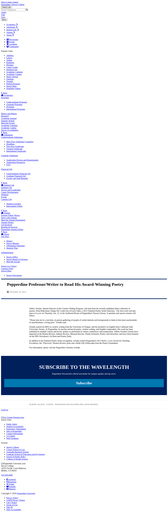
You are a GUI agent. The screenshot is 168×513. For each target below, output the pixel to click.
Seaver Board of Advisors (17, 259)
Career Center (12, 67)
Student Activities (13, 204)
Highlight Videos (13, 88)
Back (4, 93)
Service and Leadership (10, 190)
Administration (7, 252)
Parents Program (13, 84)
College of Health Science (17, 459)
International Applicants (16, 151)
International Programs (15, 109)
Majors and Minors (9, 114)
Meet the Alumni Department (13, 220)
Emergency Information (16, 429)
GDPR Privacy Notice (15, 500)
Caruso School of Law (15, 450)
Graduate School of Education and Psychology (25, 454)
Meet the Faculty (8, 123)
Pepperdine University (26, 493)
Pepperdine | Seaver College (12, 4)
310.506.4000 (7, 475)
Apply (3, 12)
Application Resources (15, 162)
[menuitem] (86, 24)
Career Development (9, 192)
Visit (3, 15)
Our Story (5, 236)
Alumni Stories (7, 222)
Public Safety (11, 424)
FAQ (8, 165)
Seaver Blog (11, 86)
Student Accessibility (15, 426)
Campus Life (6, 199)
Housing (9, 65)
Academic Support (9, 118)
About (9, 35)
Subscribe (84, 383)
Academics (11, 24)
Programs (5, 98)
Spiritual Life (11, 70)
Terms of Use (11, 505)
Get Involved (6, 225)
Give (3, 17)
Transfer (9, 81)
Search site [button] (6, 7)
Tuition (9, 60)
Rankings (10, 62)
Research (5, 116)
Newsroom (13, 39)
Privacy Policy (12, 498)
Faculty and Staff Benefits (17, 178)
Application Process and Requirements (22, 160)
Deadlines (10, 144)
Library (9, 58)
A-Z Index (10, 436)
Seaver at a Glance (9, 266)
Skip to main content (9, 2)
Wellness (4, 195)
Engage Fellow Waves (10, 215)
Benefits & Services (9, 227)
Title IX (9, 507)
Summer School (7, 121)
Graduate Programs (14, 104)
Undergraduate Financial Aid (18, 174)
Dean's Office (12, 257)
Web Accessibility (13, 510)
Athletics (10, 55)
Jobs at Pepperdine (14, 431)
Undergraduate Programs (16, 102)
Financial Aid (6, 169)
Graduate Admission (9, 155)
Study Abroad (12, 77)
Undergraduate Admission (12, 137)
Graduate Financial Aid (16, 176)
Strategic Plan (12, 248)
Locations (13, 44)
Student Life (11, 30)
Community (14, 46)
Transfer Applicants (14, 149)
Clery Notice (11, 502)
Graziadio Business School (17, 452)
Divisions (10, 107)
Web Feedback (12, 438)
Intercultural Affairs (14, 206)
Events (12, 42)
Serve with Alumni (9, 218)
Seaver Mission (12, 243)
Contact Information (14, 434)
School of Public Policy (16, 457)
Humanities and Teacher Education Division (76, 404)
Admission (11, 27)
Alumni (9, 32)
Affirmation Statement (15, 246)
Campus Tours (7, 268)
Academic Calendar (14, 72)
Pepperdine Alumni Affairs (12, 229)
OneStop (10, 79)
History (9, 241)
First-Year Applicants (15, 146)
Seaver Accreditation (9, 130)
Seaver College (37, 404)
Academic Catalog (14, 74)
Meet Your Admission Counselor (19, 142)
